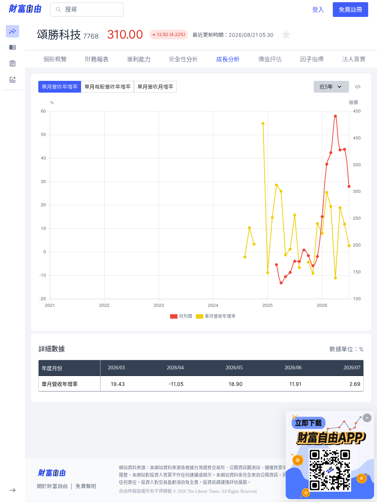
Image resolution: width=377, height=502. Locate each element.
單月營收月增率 (155, 86)
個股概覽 (55, 59)
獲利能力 (139, 59)
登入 (318, 9)
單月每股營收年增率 (107, 86)
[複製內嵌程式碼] (358, 87)
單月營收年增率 (60, 86)
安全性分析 (183, 59)
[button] (12, 31)
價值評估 (270, 59)
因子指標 (312, 59)
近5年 (326, 86)
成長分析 (228, 59)
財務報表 (97, 59)
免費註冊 (350, 9)
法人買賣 (354, 59)
